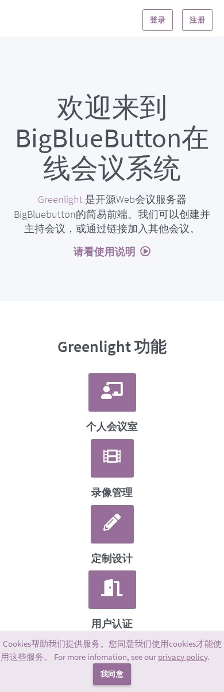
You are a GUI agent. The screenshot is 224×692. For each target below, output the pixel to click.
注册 (197, 20)
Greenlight (60, 199)
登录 (157, 20)
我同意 (112, 674)
